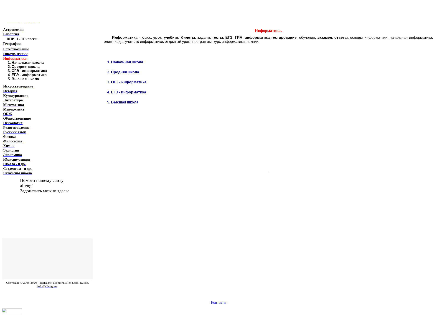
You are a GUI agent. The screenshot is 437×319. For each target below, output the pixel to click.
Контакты (218, 302)
